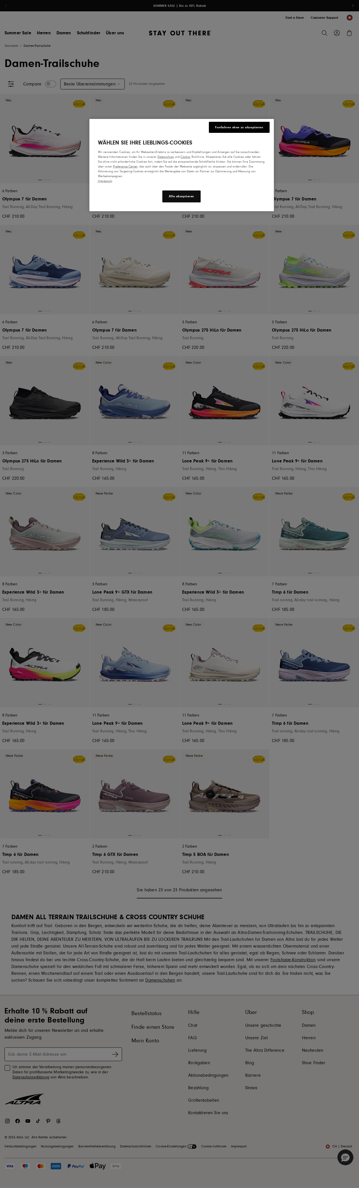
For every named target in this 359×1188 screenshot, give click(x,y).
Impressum (105, 181)
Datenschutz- (166, 157)
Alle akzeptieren (181, 196)
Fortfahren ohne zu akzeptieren (239, 127)
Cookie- (185, 157)
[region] (181, 165)
